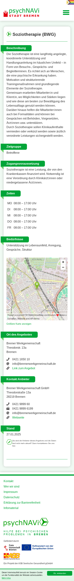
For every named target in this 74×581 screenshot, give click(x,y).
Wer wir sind (11, 486)
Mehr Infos (6, 578)
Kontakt (8, 481)
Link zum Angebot (23, 368)
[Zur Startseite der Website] (22, 12)
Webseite (18, 417)
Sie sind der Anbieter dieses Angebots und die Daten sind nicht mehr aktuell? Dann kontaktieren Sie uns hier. (34, 443)
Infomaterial (11, 508)
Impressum (11, 491)
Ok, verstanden (59, 573)
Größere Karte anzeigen (18, 323)
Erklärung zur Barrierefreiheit (22, 502)
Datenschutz (12, 497)
